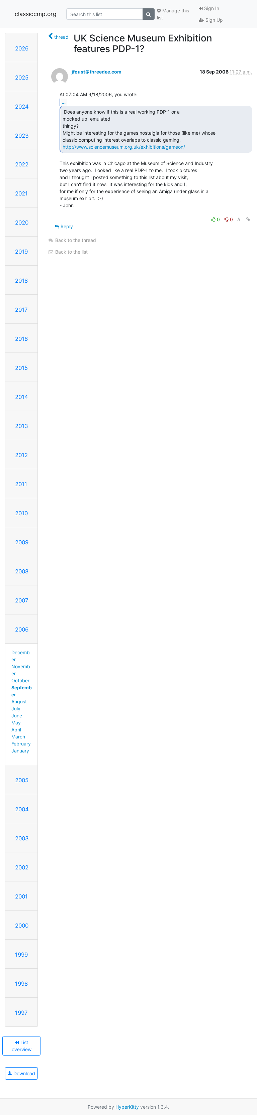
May (16, 722)
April (16, 729)
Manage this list (173, 14)
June (16, 715)
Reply (66, 226)
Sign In (211, 8)
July (15, 708)
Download (23, 1073)
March (18, 736)
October (20, 680)
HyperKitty (127, 1107)
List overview (21, 1045)
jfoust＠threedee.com (96, 72)
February (21, 743)
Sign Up (213, 20)
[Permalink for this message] (248, 219)
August (19, 701)
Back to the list (71, 252)
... (64, 102)
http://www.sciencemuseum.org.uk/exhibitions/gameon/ (124, 147)
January (20, 750)
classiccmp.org (36, 13)
